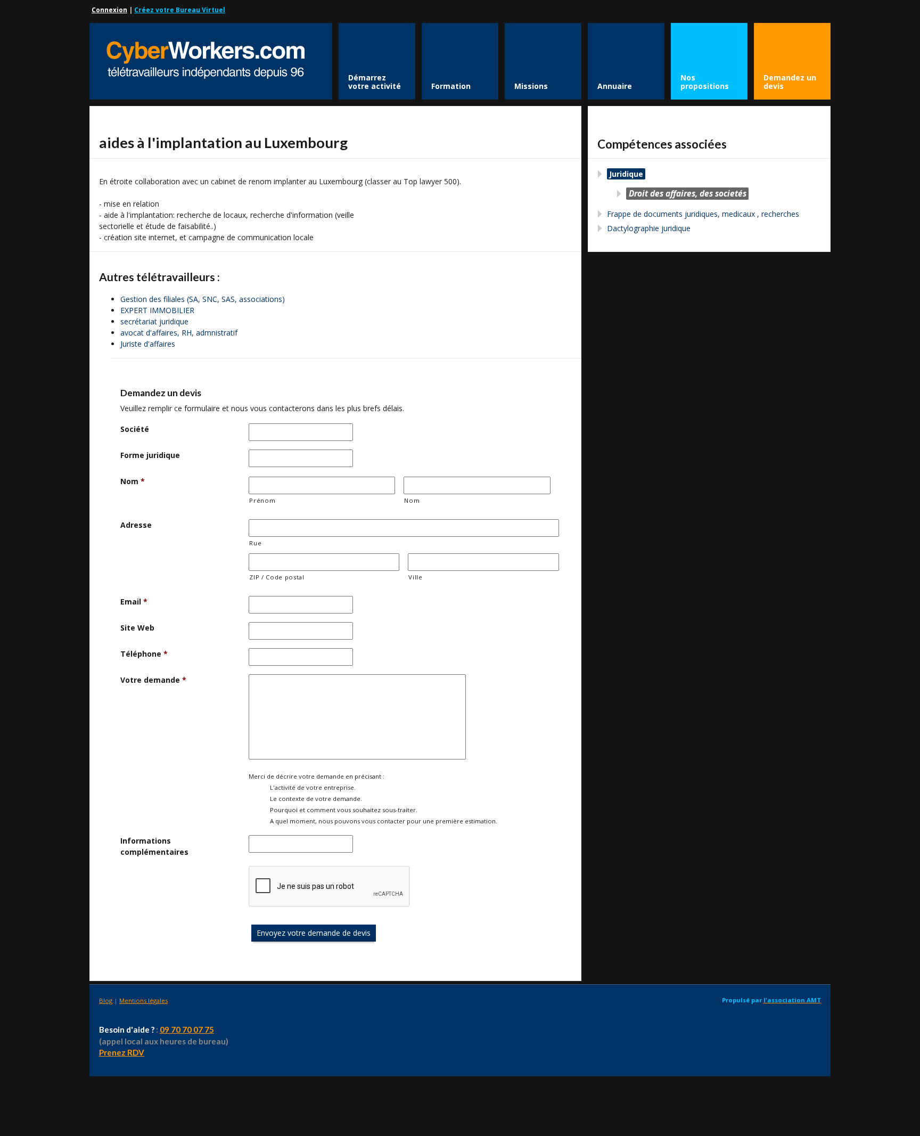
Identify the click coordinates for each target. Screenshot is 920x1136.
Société (134, 429)
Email (133, 601)
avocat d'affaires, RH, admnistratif (178, 333)
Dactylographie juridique (649, 228)
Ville (415, 577)
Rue (255, 543)
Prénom (262, 500)
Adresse (136, 525)
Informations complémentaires (154, 846)
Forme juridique (150, 455)
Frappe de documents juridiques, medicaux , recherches (703, 214)
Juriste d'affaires (147, 344)
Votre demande (153, 680)
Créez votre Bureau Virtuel (179, 9)
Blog (105, 1000)
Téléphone (144, 654)
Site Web (137, 628)
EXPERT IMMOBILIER (157, 310)
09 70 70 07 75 (187, 1029)
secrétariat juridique (154, 321)
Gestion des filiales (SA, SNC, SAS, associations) (202, 299)
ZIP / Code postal (276, 577)
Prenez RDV (121, 1052)
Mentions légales (143, 1000)
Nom (132, 481)
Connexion (109, 9)
